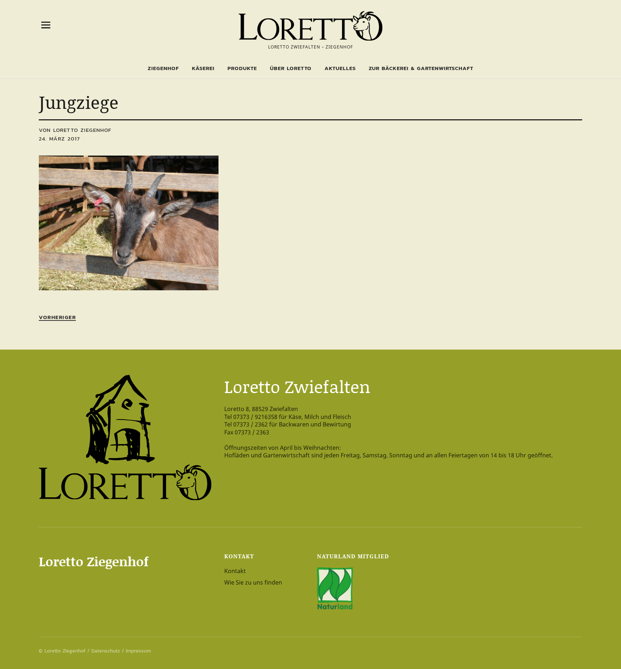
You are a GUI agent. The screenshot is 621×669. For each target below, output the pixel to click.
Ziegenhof (163, 68)
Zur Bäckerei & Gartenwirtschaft (421, 68)
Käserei (203, 68)
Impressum (138, 651)
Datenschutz (105, 651)
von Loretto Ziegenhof (75, 130)
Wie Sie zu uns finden (253, 582)
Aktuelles (340, 68)
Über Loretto (291, 68)
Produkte (242, 68)
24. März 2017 (59, 138)
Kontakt (235, 571)
